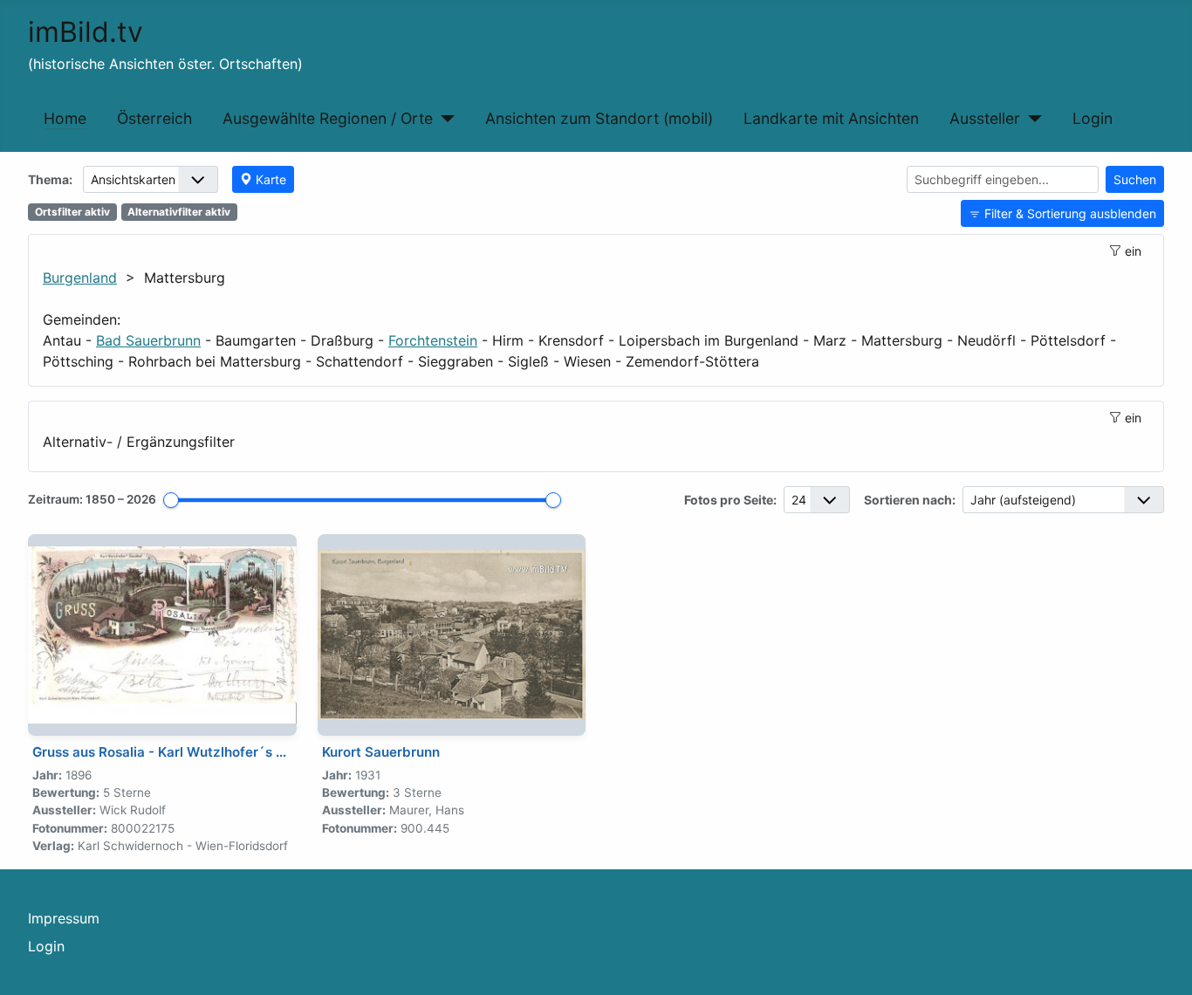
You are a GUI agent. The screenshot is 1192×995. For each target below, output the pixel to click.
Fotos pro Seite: (730, 499)
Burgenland (80, 277)
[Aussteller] (1031, 118)
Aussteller (984, 118)
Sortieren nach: (910, 499)
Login (1092, 118)
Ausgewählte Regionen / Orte (328, 118)
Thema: (50, 179)
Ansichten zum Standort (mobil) (599, 118)
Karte (271, 179)
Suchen (1134, 179)
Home (65, 118)
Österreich (154, 118)
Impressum (63, 918)
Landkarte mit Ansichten (831, 118)
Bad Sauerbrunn (148, 340)
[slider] (171, 500)
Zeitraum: (92, 499)
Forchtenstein (432, 340)
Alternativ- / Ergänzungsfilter (139, 442)
